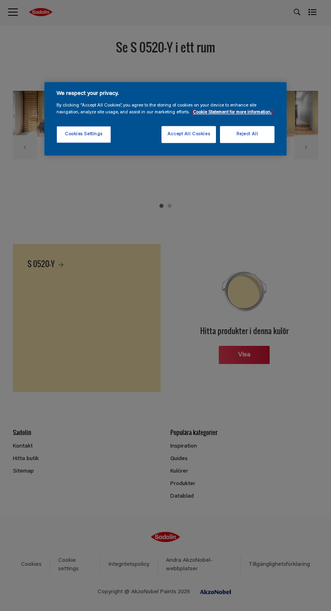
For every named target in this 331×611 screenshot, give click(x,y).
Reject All (247, 134)
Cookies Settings (84, 134)
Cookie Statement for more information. (232, 112)
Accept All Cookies (189, 134)
